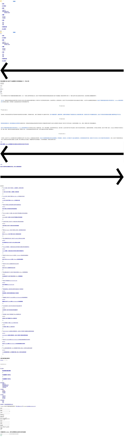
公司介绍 (3, 395)
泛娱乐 (9, 12)
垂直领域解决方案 (5, 11)
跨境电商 (5, 12)
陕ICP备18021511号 (19, 406)
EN (0, 33)
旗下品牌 (1, 368)
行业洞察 (1, 389)
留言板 (1, 425)
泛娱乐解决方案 (5, 386)
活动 (3, 23)
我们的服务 (2, 382)
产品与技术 (4, 387)
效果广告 (3, 10)
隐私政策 (1, 404)
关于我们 (1, 394)
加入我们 (3, 398)
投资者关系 (2, 400)
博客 (3, 24)
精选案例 (3, 16)
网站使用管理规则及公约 (8, 404)
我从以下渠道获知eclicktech (5, 418)
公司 (1, 412)
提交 (1, 428)
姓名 (1, 408)
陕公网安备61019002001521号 (31, 406)
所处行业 (2, 414)
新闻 (3, 22)
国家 (1, 410)
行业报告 (3, 49)
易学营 (3, 390)
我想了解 (2, 416)
